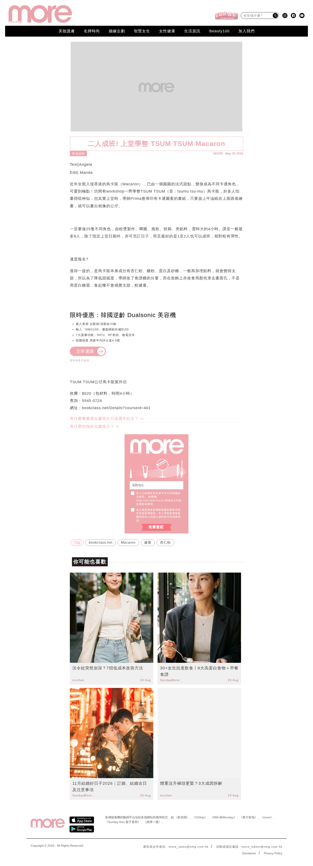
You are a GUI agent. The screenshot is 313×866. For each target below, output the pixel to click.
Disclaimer (249, 853)
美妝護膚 (67, 31)
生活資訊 (192, 31)
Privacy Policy (273, 853)
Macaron (128, 542)
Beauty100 (219, 31)
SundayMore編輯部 (172, 680)
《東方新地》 (248, 817)
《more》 (266, 817)
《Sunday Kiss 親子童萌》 (123, 822)
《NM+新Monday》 (223, 817)
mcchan (78, 680)
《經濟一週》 (152, 822)
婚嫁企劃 (117, 31)
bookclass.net (100, 542)
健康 (147, 542)
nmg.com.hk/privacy (149, 500)
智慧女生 (142, 31)
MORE (218, 153)
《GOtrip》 (199, 817)
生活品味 (78, 153)
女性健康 (167, 31)
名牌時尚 (92, 31)
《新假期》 (182, 817)
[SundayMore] (40, 14)
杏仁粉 (165, 542)
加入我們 (246, 31)
